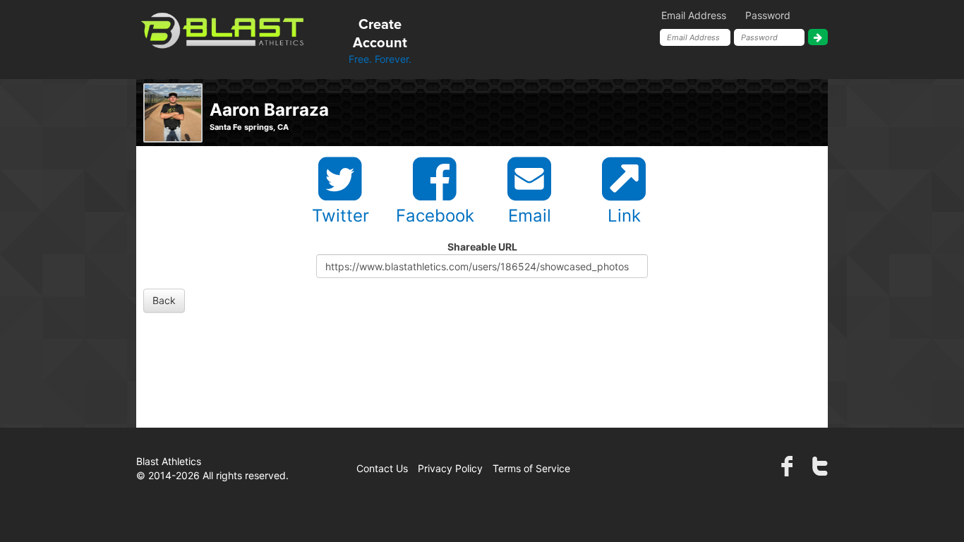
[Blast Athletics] (224, 29)
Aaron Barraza (269, 110)
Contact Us (382, 468)
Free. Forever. (380, 41)
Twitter (340, 215)
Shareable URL (482, 247)
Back (164, 300)
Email (529, 215)
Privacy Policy (450, 468)
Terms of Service (531, 468)
